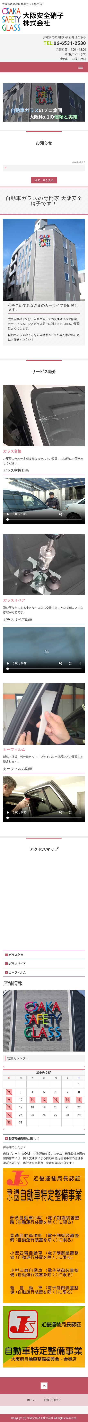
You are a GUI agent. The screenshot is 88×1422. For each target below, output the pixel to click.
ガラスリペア (14, 600)
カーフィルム (14, 749)
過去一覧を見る (44, 180)
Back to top (44, 1385)
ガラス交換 (12, 451)
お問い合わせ (52, 1399)
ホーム (31, 1399)
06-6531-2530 (70, 43)
